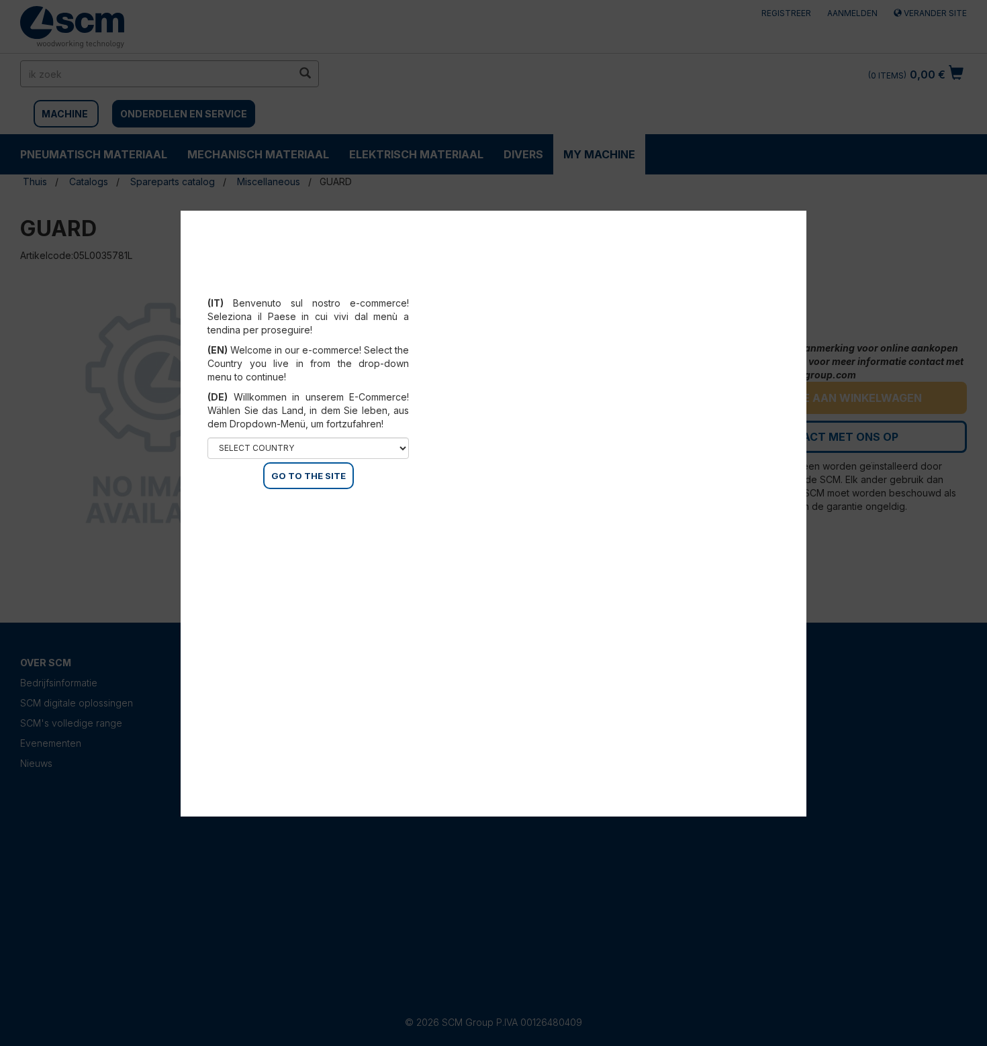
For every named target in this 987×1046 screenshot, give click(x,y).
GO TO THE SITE (308, 475)
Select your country (317, 286)
